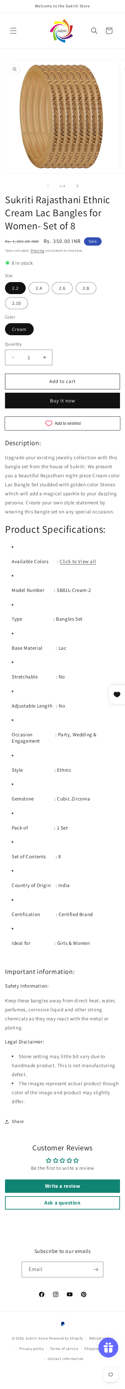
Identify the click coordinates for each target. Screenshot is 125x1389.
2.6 (62, 288)
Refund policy (101, 1338)
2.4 (39, 288)
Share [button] (18, 1121)
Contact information (66, 1358)
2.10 (16, 303)
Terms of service (64, 1348)
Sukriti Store (37, 1338)
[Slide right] (77, 185)
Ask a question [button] (62, 1202)
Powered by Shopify (66, 1338)
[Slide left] (48, 185)
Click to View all (78, 561)
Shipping (37, 250)
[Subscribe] (95, 1269)
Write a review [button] (62, 1185)
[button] (13, 30)
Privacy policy (31, 1348)
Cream (19, 329)
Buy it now (62, 400)
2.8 (86, 288)
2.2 (15, 288)
